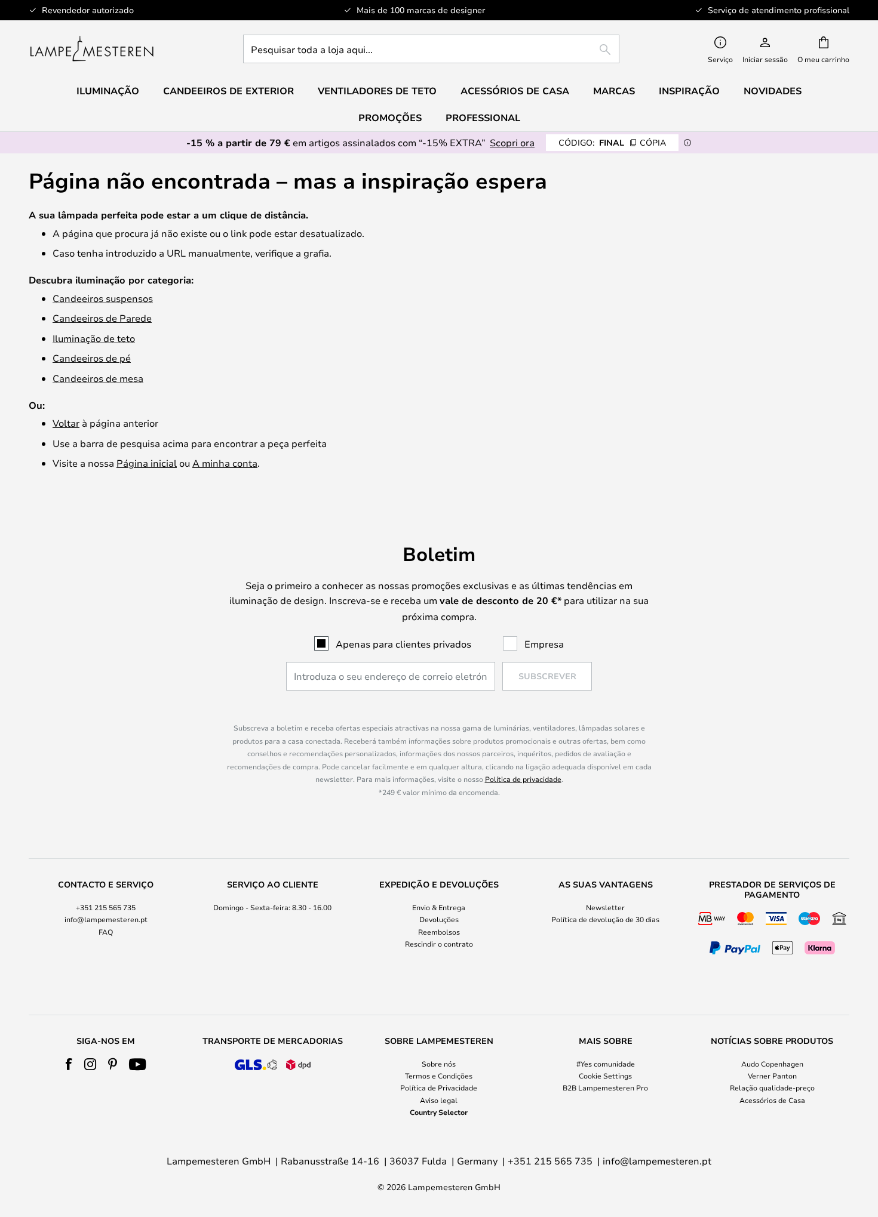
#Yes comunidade (605, 1063)
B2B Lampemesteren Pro (605, 1087)
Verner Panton (772, 1075)
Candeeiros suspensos (103, 298)
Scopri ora (512, 142)
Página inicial (146, 463)
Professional (483, 117)
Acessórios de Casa (772, 1100)
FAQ (106, 931)
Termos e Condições (438, 1075)
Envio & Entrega (438, 907)
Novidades (773, 90)
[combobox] (431, 49)
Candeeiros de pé (92, 358)
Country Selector (439, 1112)
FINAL (612, 142)
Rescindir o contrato (439, 943)
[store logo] (92, 49)
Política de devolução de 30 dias (605, 919)
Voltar (66, 423)
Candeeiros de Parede (102, 318)
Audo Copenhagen (772, 1063)
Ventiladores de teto (377, 90)
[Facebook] (69, 1064)
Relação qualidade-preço (772, 1087)
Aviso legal (439, 1100)
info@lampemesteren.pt (106, 919)
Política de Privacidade (438, 1087)
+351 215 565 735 (106, 907)
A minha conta (224, 463)
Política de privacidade (523, 779)
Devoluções (439, 919)
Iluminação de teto (94, 338)
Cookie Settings (605, 1075)
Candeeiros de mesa (98, 378)
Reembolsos (439, 931)
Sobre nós (439, 1063)
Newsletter (605, 907)
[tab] (106, 919)
